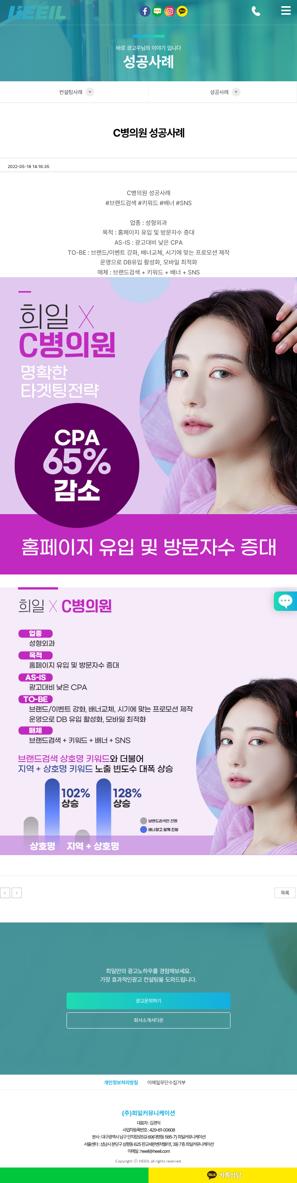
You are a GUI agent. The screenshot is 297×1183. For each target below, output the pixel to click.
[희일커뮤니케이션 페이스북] (145, 11)
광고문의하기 (148, 1001)
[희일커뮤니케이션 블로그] (157, 11)
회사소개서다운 (149, 1020)
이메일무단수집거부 (166, 1082)
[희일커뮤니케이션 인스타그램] (169, 11)
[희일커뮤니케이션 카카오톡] (182, 11)
